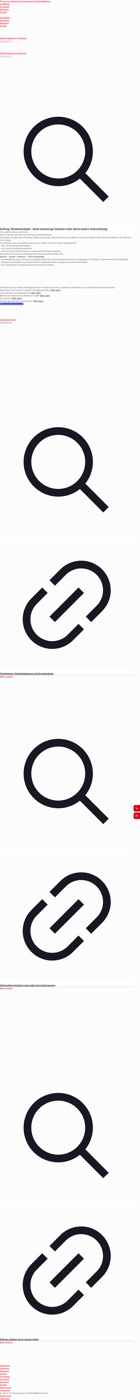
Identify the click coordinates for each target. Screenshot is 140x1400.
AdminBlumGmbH (8, 320)
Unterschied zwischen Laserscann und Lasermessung (27, 985)
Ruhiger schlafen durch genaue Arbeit (19, 1339)
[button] (70, 15)
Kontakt (3, 12)
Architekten (5, 4)
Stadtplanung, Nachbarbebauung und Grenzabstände (27, 673)
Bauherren (4, 9)
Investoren (4, 7)
